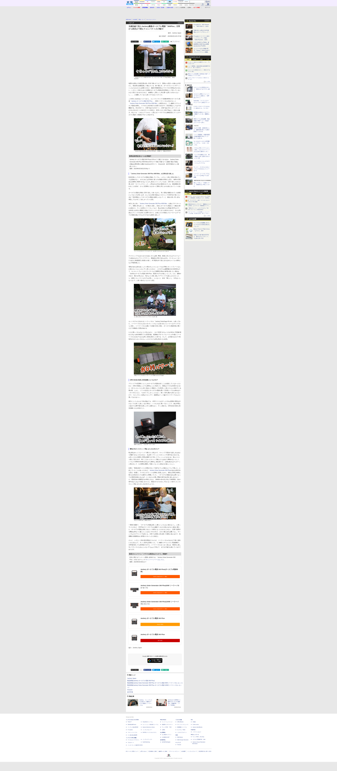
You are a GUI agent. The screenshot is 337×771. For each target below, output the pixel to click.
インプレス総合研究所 (133, 727)
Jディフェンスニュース (182, 724)
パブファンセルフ (197, 732)
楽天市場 (130, 692)
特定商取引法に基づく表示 (205, 751)
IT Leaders (130, 729)
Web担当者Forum (132, 724)
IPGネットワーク (195, 734)
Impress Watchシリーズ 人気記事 (198, 191)
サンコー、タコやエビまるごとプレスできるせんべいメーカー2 (202, 168)
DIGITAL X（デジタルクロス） (150, 732)
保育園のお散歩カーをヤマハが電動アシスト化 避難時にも (202, 114)
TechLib (179, 744)
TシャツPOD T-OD (166, 727)
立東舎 (163, 729)
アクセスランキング (194, 57)
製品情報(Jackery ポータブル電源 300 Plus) (141, 680)
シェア (148, 41)
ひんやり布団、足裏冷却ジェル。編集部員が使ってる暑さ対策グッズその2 (202, 129)
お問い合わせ (143, 751)
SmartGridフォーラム (148, 722)
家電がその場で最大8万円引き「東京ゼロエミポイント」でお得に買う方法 (202, 236)
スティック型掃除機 (180, 7)
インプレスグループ (192, 751)
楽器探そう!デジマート (167, 724)
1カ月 (207, 59)
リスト (141, 41)
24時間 (194, 59)
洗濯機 (189, 7)
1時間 (188, 59)
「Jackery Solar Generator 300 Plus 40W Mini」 (144, 103)
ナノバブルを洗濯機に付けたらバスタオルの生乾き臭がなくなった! (202, 224)
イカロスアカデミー (182, 732)
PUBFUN (193, 729)
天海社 (194, 722)
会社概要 (183, 751)
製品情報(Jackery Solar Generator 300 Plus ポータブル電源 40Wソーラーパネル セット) (155, 683)
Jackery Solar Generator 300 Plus (160, 470)
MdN (177, 735)
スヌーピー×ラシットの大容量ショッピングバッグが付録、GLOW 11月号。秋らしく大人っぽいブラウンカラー (199, 213)
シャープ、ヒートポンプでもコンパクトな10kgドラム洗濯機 (202, 175)
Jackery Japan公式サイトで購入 (160, 576)
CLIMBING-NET (165, 737)
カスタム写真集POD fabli (199, 739)
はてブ (157, 41)
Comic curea (196, 724)
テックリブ (178, 742)
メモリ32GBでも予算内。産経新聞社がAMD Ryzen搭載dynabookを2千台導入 (201, 44)
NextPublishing (146, 742)
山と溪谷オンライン (166, 734)
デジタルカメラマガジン (133, 739)
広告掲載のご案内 (152, 751)
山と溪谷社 (162, 732)
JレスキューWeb (181, 729)
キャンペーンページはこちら (155, 559)
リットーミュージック (167, 722)
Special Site (192, 21)
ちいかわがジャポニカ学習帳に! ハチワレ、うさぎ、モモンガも (202, 143)
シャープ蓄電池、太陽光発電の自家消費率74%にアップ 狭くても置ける (202, 136)
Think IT (129, 722)
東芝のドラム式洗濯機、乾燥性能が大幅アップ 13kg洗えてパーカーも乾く (202, 120)
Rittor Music (163, 719)
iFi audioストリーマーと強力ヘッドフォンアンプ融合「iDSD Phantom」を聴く (201, 37)
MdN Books (180, 737)
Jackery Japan (131, 678)
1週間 (201, 59)
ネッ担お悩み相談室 (132, 735)
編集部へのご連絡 (163, 751)
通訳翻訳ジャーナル (182, 727)
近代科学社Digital (166, 742)
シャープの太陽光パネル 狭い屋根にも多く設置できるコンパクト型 (202, 156)
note (166, 41)
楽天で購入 (160, 640)
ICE (192, 719)
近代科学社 (162, 739)
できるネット (131, 742)
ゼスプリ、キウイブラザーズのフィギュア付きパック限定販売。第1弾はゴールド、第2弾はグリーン (199, 198)
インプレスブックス (147, 739)
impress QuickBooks (197, 727)
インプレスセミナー (147, 729)
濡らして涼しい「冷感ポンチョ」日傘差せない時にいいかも (202, 184)
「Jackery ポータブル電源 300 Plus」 (142, 101)
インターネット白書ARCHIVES (135, 745)
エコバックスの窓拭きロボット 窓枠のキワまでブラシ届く (202, 89)
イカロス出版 (179, 719)
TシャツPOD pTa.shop (198, 736)
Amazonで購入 (160, 624)
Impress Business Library (149, 727)
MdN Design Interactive (182, 739)
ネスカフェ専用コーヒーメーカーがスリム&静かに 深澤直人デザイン (202, 95)
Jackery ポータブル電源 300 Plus (153, 618)
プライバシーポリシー (174, 751)
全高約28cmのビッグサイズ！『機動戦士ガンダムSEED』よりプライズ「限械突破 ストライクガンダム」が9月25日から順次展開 (199, 206)
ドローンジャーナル (132, 732)
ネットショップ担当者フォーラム (150, 724)
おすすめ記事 (192, 219)
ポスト (135, 41)
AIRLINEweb (180, 722)
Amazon (129, 689)
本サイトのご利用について (132, 751)
